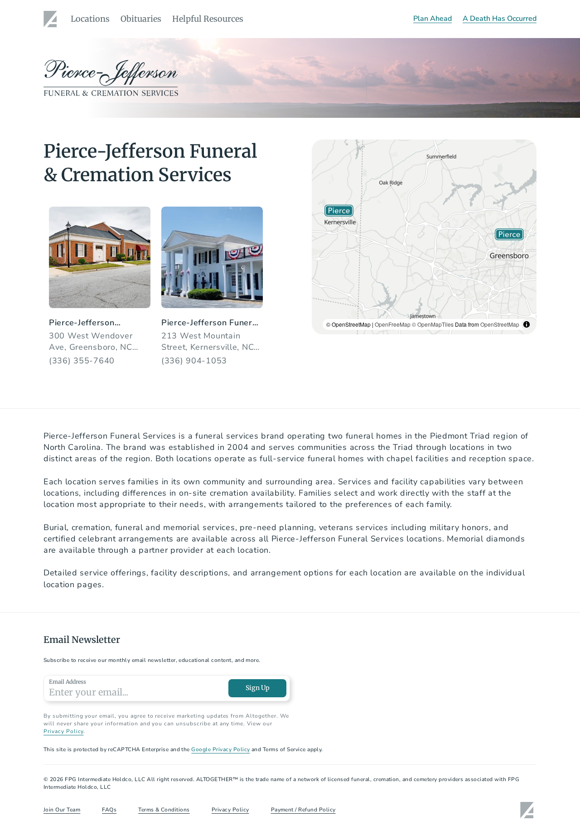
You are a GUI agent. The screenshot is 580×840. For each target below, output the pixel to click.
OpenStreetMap (499, 324)
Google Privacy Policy (220, 749)
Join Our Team (62, 809)
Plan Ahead (432, 19)
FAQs (109, 809)
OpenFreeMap (393, 324)
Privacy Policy (63, 731)
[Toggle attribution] (526, 324)
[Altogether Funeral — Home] (52, 19)
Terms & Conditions (164, 809)
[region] (424, 237)
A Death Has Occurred (499, 19)
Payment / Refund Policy (303, 809)
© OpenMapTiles (433, 324)
